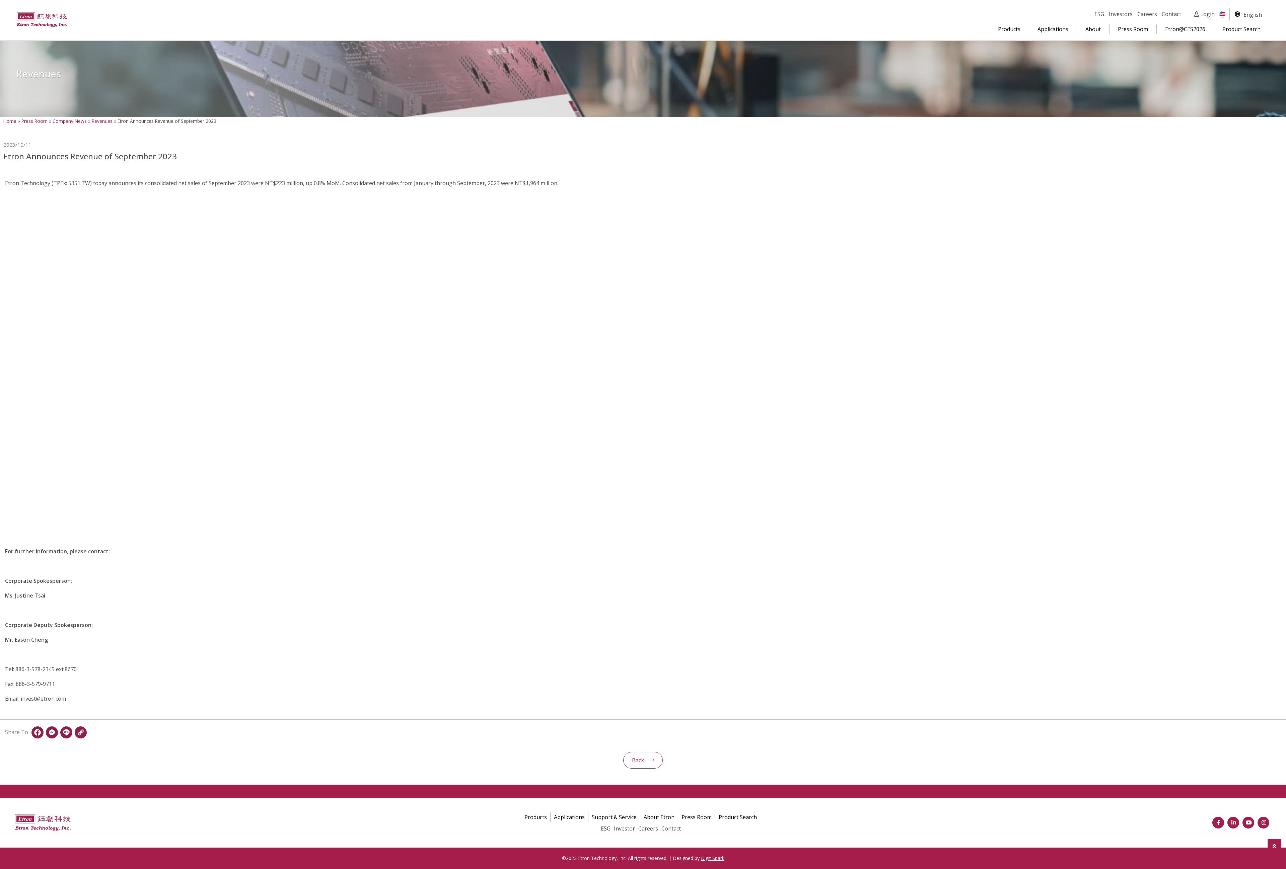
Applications (1053, 29)
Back (638, 760)
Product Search (1241, 29)
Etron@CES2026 (1185, 29)
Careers (1147, 14)
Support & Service (614, 817)
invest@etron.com (43, 698)
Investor (624, 828)
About (1093, 29)
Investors (1121, 14)
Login (1207, 14)
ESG (1099, 14)
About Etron (659, 817)
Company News (70, 121)
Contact (1171, 14)
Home (9, 121)
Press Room (1133, 29)
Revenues (102, 121)
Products (1009, 29)
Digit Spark (712, 858)
